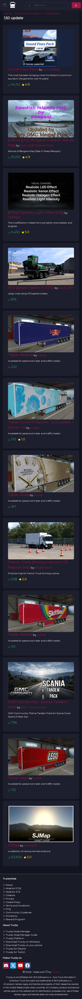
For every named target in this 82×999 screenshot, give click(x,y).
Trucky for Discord (16, 948)
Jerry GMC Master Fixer (37, 145)
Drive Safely (51, 69)
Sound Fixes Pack (23, 69)
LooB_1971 (66, 288)
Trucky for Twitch (15, 952)
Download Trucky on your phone (24, 945)
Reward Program (15, 919)
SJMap (13, 845)
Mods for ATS (13, 891)
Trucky (55, 971)
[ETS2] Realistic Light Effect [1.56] (36, 212)
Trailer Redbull (20, 355)
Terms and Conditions (18, 905)
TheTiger (14, 217)
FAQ (8, 909)
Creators (10, 895)
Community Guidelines (18, 912)
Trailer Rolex (18, 495)
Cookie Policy (13, 902)
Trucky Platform (15, 938)
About (9, 884)
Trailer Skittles (20, 634)
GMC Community (33, 707)
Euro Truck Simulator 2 (29, 13)
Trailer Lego (18, 778)
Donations (11, 915)
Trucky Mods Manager (18, 931)
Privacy (10, 898)
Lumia (41, 355)
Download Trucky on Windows (23, 941)
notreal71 (30, 845)
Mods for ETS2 (13, 888)
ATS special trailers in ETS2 (31, 287)
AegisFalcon (43, 567)
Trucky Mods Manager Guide (21, 934)
